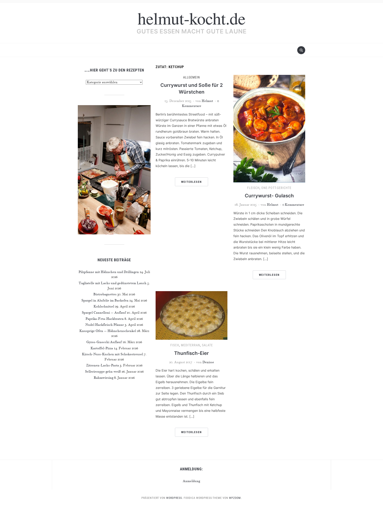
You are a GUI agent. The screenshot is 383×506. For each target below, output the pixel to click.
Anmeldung (191, 481)
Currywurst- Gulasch (269, 196)
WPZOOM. (235, 497)
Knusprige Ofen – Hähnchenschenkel (107, 331)
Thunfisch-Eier (191, 353)
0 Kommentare (293, 205)
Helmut (207, 101)
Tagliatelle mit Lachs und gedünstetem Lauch (112, 283)
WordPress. (174, 497)
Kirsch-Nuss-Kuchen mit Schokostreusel (112, 354)
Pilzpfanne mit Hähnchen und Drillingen (109, 272)
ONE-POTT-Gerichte (276, 188)
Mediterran (190, 345)
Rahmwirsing (103, 378)
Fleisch (253, 188)
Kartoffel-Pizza (102, 348)
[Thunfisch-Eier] (191, 315)
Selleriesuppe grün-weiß (103, 371)
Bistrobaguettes (104, 294)
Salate (207, 345)
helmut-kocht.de (191, 18)
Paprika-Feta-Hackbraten (105, 319)
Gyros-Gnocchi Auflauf (104, 342)
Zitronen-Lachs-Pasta (102, 365)
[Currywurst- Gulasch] (269, 128)
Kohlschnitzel (104, 306)
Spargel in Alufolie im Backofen (104, 300)
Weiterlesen (191, 181)
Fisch (174, 345)
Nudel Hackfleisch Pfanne (104, 325)
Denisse (208, 362)
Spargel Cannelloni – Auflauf (104, 312)
